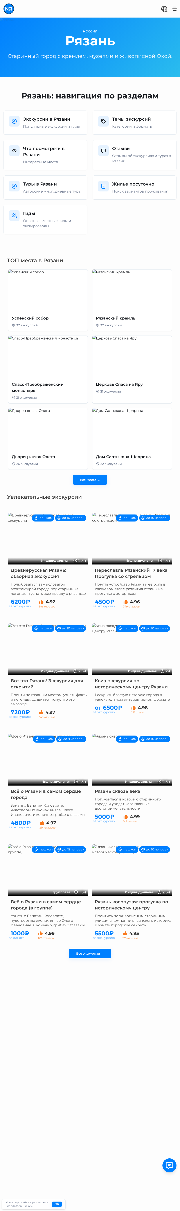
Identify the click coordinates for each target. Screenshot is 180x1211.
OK (56, 1204)
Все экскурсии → (90, 954)
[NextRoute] (9, 9)
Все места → (90, 480)
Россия (90, 31)
